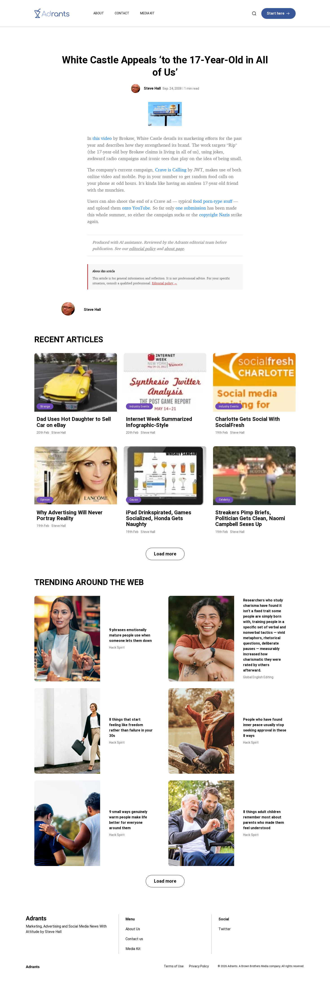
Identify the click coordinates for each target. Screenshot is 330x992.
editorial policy (142, 248)
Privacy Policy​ (199, 966)
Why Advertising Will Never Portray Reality (70, 515)
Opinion (45, 499)
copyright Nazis (214, 214)
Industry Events (139, 406)
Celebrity (224, 499)
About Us (132, 929)
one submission (191, 208)
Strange (45, 406)
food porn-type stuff (212, 201)
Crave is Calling (170, 169)
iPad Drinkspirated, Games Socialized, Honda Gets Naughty (158, 518)
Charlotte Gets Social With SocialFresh (247, 422)
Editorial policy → (164, 283)
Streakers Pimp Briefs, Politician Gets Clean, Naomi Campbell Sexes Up (250, 518)
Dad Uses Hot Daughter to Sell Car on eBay (74, 422)
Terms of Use (174, 966)
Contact (122, 13)
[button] (165, 554)
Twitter (224, 929)
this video (102, 138)
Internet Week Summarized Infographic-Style (159, 422)
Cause (134, 499)
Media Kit (147, 13)
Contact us (134, 939)
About (98, 13)
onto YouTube (136, 208)
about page (174, 248)
